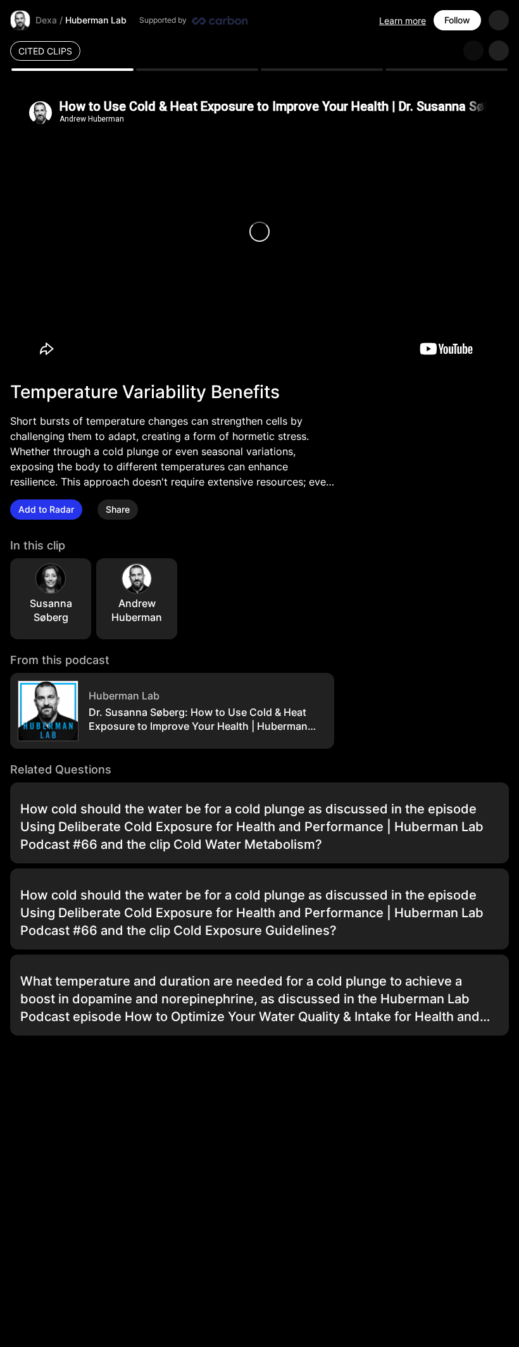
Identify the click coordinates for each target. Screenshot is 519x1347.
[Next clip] (499, 51)
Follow (457, 20)
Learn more (402, 20)
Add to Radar (46, 509)
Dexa (46, 20)
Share (118, 509)
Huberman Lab (96, 20)
